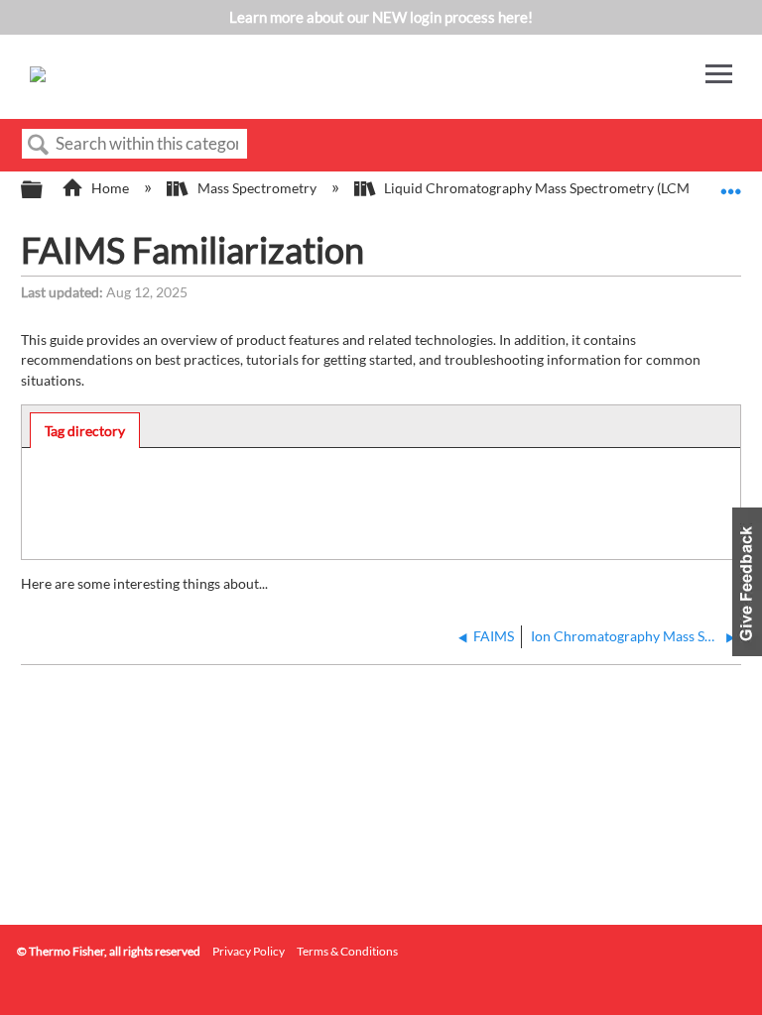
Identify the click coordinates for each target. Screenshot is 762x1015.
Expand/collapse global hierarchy (45, 190)
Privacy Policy (248, 951)
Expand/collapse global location (731, 183)
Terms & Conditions (347, 951)
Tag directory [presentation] (85, 430)
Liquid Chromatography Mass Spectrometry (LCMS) (542, 187)
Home (110, 187)
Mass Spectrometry (256, 187)
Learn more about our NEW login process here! (381, 17)
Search (39, 145)
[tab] (85, 430)
